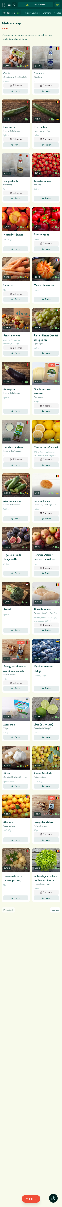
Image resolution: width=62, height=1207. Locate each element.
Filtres (32, 1199)
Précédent (8, 910)
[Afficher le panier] (57, 4)
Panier (17, 91)
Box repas (13, 12)
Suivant (55, 910)
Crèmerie (47, 12)
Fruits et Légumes (32, 12)
